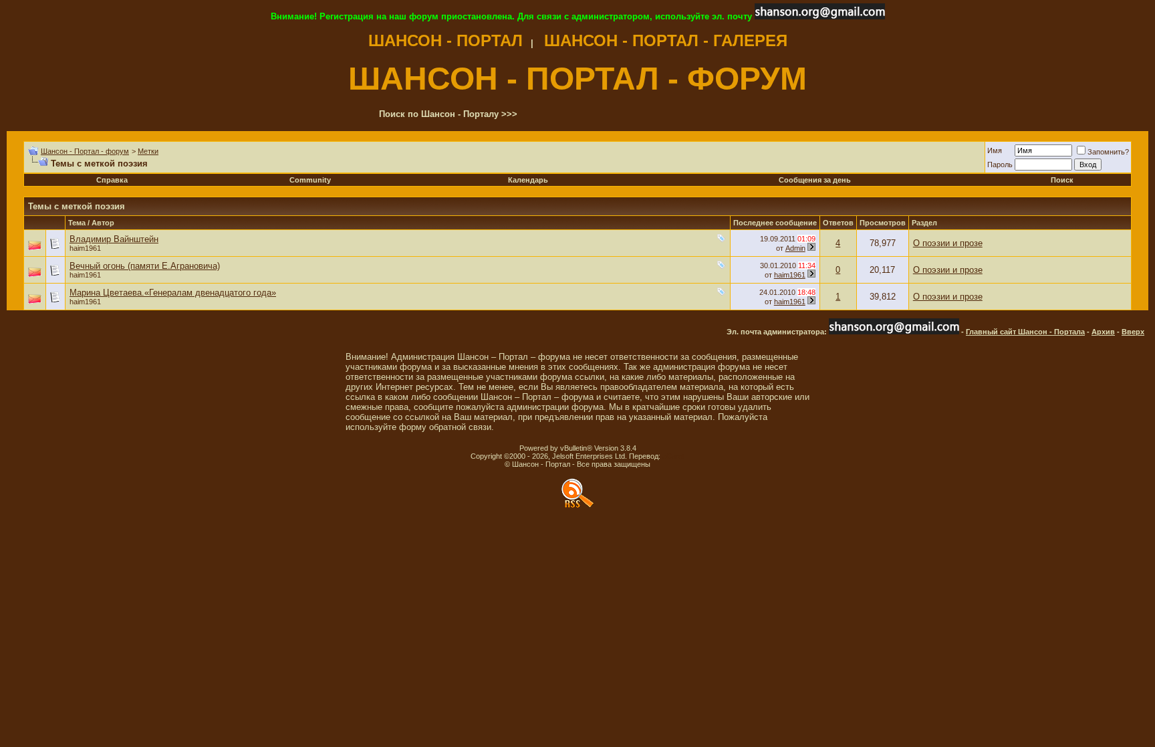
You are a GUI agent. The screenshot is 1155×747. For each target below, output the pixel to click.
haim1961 (85, 248)
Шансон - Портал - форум (85, 151)
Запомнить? (1108, 152)
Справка (112, 180)
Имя (994, 150)
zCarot (673, 456)
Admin (795, 248)
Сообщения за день (815, 180)
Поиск (1062, 180)
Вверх (1133, 332)
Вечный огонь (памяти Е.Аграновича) (145, 266)
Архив (1103, 332)
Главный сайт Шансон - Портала (1025, 332)
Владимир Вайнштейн (114, 239)
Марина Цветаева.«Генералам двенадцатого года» (173, 293)
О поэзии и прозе (948, 243)
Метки (148, 151)
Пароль (1000, 165)
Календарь (528, 180)
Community (310, 180)
